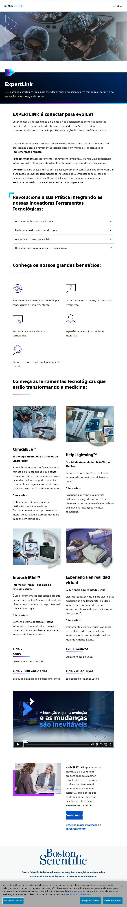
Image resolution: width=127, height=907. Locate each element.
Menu (120, 5)
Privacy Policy (70, 894)
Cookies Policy (84, 894)
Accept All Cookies (90, 900)
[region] (63, 894)
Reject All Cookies (112, 900)
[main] (63, 421)
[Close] (122, 885)
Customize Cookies (13, 900)
